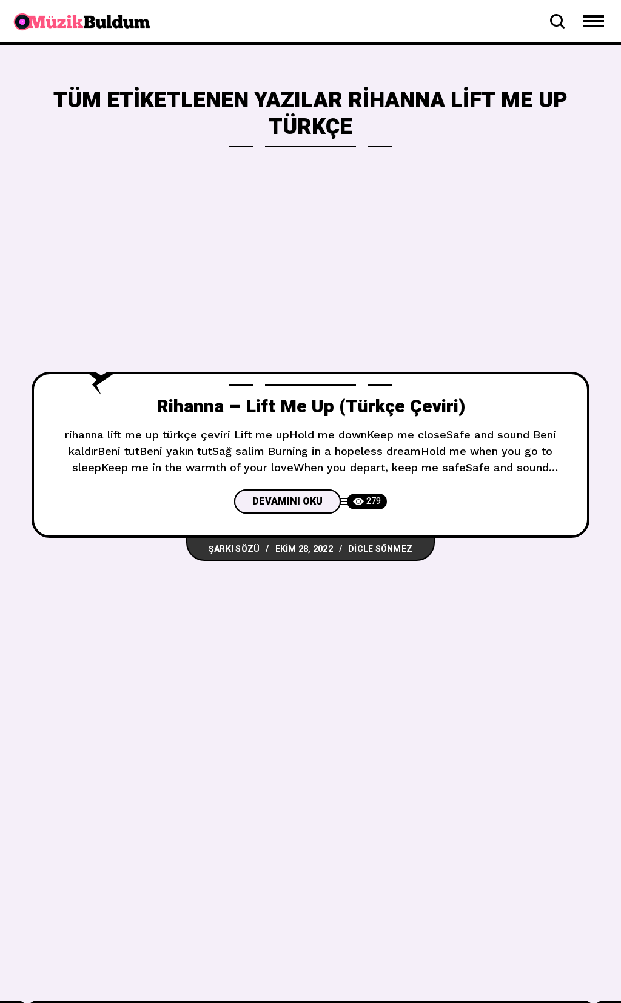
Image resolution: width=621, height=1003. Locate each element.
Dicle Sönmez (380, 549)
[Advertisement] (310, 281)
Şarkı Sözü (234, 549)
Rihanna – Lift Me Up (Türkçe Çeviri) (310, 407)
